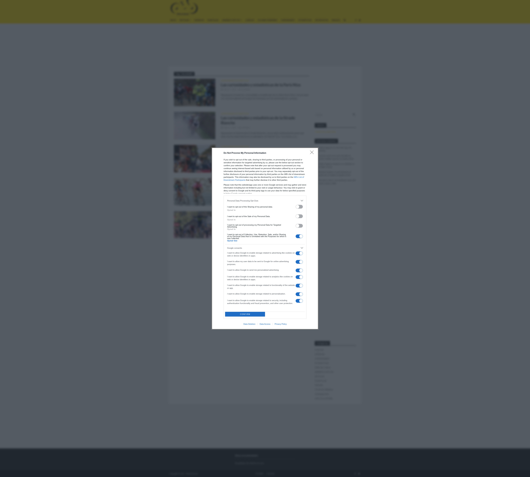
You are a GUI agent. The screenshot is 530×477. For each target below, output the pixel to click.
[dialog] (265, 238)
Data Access (265, 324)
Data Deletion (249, 324)
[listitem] (265, 200)
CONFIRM (245, 314)
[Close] (312, 153)
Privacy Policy (281, 324)
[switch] (299, 207)
